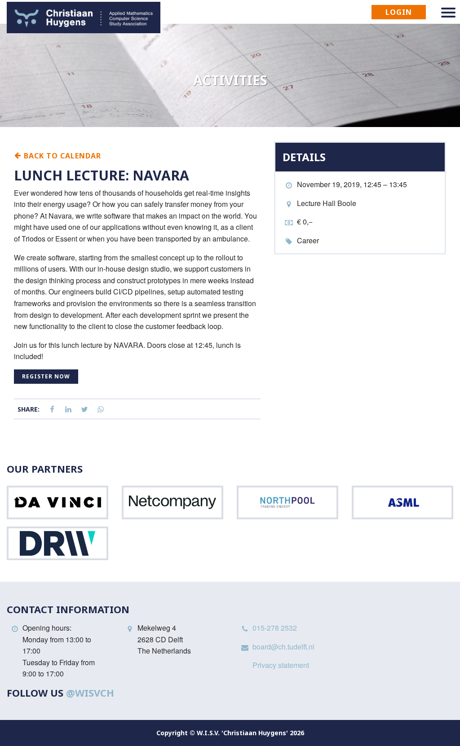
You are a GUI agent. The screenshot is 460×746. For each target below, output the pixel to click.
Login (398, 12)
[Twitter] (84, 409)
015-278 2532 (274, 628)
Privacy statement (280, 665)
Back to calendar (61, 155)
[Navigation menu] (448, 12)
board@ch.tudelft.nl (283, 646)
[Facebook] (52, 409)
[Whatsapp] (100, 409)
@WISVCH (90, 692)
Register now (46, 376)
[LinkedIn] (68, 409)
